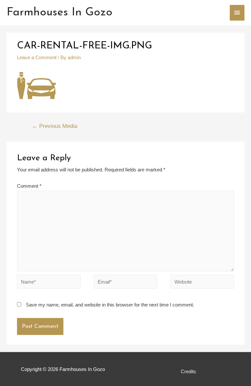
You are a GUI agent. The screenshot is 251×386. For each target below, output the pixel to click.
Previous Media (54, 126)
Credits (188, 371)
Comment (29, 186)
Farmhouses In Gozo (59, 12)
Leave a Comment (37, 57)
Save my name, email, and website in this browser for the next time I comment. (110, 304)
